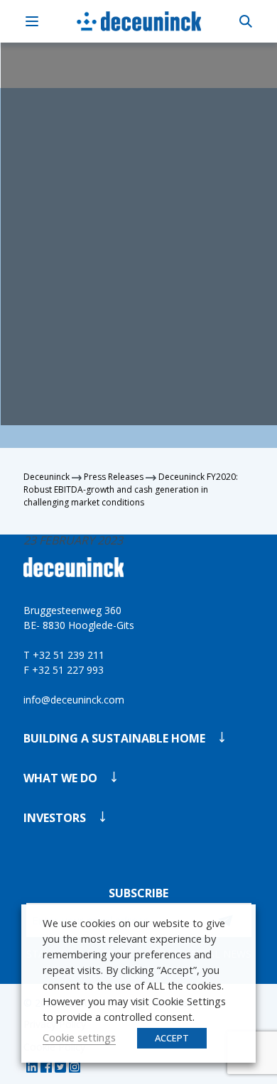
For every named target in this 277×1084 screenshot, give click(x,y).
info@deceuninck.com (73, 699)
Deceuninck (46, 477)
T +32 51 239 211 (63, 655)
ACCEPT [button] (172, 1037)
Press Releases (113, 477)
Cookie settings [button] (79, 1037)
